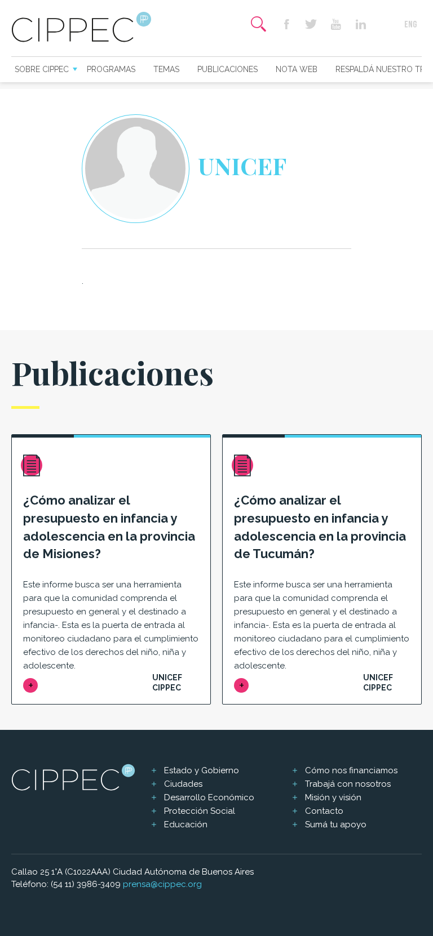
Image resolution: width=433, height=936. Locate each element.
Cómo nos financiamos (351, 770)
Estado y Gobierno (201, 770)
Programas (111, 69)
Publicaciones (227, 69)
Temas (166, 69)
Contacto (324, 811)
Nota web (296, 69)
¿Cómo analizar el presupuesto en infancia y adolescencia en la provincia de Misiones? (109, 527)
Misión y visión (333, 797)
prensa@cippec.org (162, 884)
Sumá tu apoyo (335, 824)
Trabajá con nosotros (348, 784)
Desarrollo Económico (209, 797)
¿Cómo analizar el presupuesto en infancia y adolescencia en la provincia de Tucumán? (320, 527)
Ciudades (183, 784)
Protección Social (199, 811)
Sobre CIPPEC (42, 69)
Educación (185, 824)
